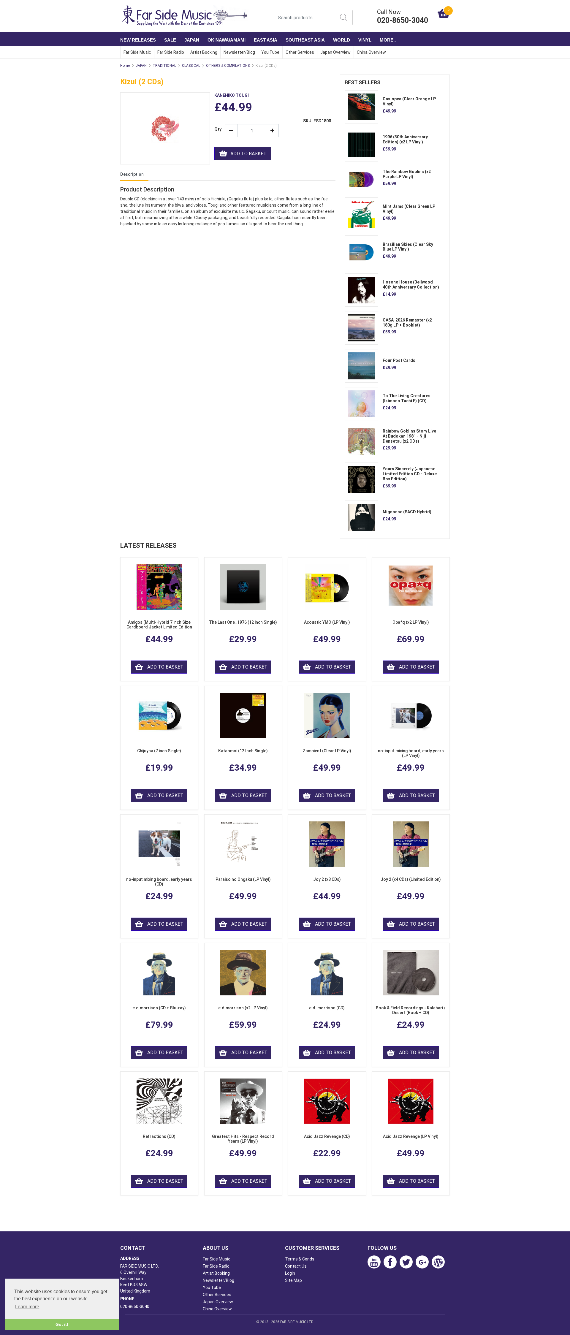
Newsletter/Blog (239, 52)
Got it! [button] (62, 1324)
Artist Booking (203, 52)
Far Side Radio (170, 52)
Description (132, 174)
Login (290, 1273)
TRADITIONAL (164, 66)
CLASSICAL (191, 66)
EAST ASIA (265, 39)
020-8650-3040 (134, 1306)
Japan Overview (335, 52)
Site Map (293, 1280)
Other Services (300, 52)
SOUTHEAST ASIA (305, 39)
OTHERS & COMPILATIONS (228, 66)
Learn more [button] (27, 1306)
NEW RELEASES (138, 39)
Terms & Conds (299, 1259)
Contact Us (296, 1266)
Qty (217, 129)
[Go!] (343, 17)
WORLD (341, 39)
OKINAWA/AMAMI (227, 39)
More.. (388, 39)
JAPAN (191, 39)
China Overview (371, 52)
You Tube (270, 52)
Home (125, 66)
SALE (170, 39)
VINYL (364, 39)
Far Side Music (137, 52)
